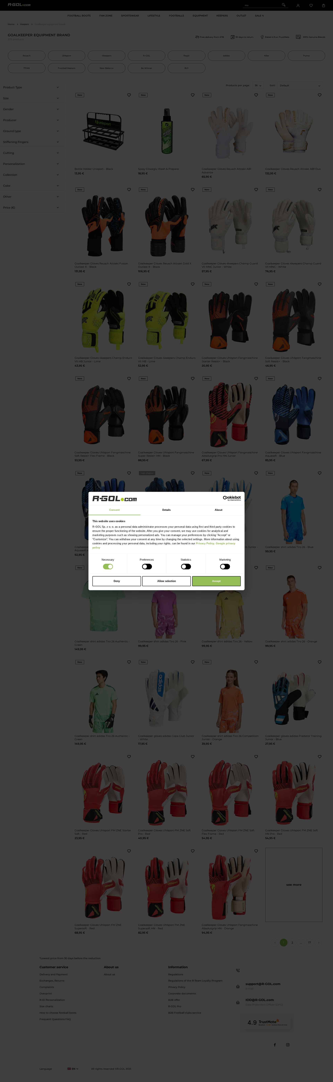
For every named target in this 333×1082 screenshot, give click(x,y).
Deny (117, 581)
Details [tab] (166, 509)
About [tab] (218, 509)
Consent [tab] (114, 509)
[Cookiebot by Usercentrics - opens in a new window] (225, 498)
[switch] (147, 566)
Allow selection (166, 581)
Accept (216, 581)
